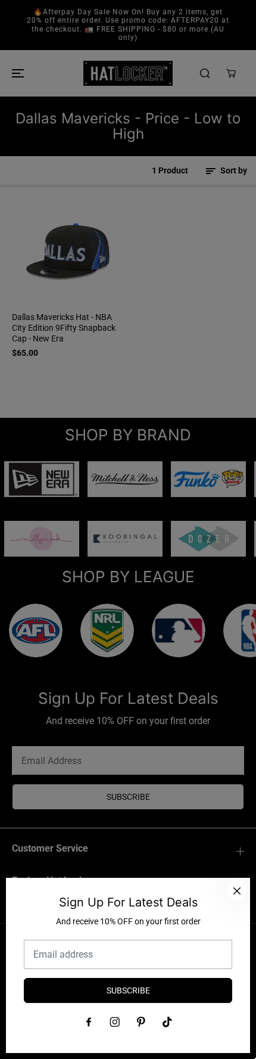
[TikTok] (167, 1022)
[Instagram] (115, 1022)
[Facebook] (89, 1022)
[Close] (237, 891)
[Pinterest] (141, 1022)
